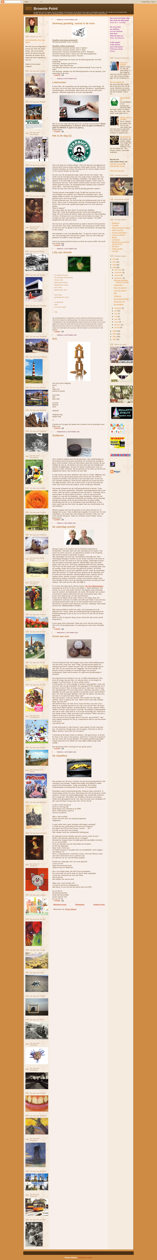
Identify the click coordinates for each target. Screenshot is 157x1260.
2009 (115, 267)
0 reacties (57, 75)
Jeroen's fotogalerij (119, 233)
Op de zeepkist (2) (117, 82)
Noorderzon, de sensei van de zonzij (120, 243)
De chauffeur (59, 755)
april (116, 319)
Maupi (114, 237)
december (118, 270)
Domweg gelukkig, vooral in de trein (73, 23)
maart (116, 322)
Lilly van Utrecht (62, 252)
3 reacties (57, 331)
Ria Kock (115, 246)
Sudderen (58, 435)
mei (116, 316)
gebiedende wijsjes (117, 166)
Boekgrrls (115, 223)
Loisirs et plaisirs (118, 235)
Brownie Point (46, 9)
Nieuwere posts (59, 904)
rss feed (115, 251)
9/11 (54, 338)
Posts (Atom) (70, 909)
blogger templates (71, 1257)
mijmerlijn (116, 240)
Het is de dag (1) (62, 135)
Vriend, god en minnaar (125, 118)
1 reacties (57, 629)
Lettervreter (59, 82)
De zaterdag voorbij (63, 526)
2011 (115, 262)
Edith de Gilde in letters (121, 228)
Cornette (115, 225)
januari (117, 327)
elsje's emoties (117, 230)
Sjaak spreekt (117, 249)
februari (117, 325)
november (118, 272)
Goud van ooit (60, 636)
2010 (115, 265)
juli (115, 311)
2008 (115, 331)
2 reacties (57, 131)
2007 (115, 334)
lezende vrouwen (116, 164)
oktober (117, 275)
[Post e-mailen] (62, 75)
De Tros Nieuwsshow (94, 586)
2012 (115, 259)
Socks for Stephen (123, 63)
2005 (115, 339)
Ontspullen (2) (125, 137)
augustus (118, 308)
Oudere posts (99, 904)
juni (116, 314)
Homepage (79, 904)
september (118, 278)
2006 (115, 337)
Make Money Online (85, 1257)
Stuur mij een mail (117, 171)
